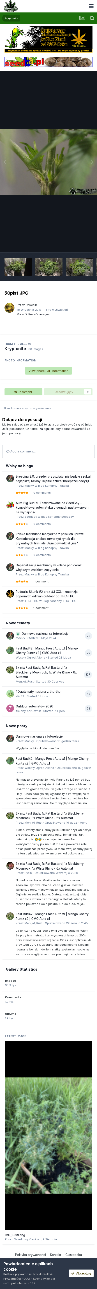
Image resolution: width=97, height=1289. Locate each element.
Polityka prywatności (30, 1255)
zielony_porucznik (28, 711)
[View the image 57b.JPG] (79, 267)
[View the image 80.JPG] (18, 267)
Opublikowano (57, 741)
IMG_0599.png (15, 1235)
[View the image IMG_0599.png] (48, 1135)
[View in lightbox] (48, 162)
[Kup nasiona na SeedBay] (48, 61)
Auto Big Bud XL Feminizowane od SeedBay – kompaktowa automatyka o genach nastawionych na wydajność (52, 507)
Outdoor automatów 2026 (34, 706)
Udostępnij (24, 392)
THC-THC (31, 601)
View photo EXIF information (48, 371)
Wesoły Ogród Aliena (30, 657)
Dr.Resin (31, 305)
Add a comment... (22, 451)
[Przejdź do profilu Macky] (10, 478)
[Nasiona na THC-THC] (48, 39)
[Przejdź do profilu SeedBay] (10, 505)
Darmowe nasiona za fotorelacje (45, 633)
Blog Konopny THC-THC (59, 601)
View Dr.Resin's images (33, 314)
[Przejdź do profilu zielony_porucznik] (10, 708)
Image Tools (78, 244)
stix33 (20, 696)
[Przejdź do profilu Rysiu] (10, 866)
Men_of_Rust (25, 681)
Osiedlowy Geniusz (27, 1239)
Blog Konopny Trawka (53, 485)
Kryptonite (15, 348)
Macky (29, 485)
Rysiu (28, 873)
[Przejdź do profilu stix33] (10, 693)
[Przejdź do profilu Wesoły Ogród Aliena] (10, 650)
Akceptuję (82, 1273)
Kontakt (55, 1255)
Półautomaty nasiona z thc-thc (38, 691)
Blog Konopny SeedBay (57, 516)
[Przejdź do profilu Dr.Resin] (9, 308)
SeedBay (31, 516)
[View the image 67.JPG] (48, 267)
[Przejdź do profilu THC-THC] (10, 594)
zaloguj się (47, 428)
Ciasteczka (73, 1255)
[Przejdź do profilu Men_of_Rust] (10, 669)
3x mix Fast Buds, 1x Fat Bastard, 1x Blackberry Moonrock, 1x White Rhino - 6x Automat (46, 672)
